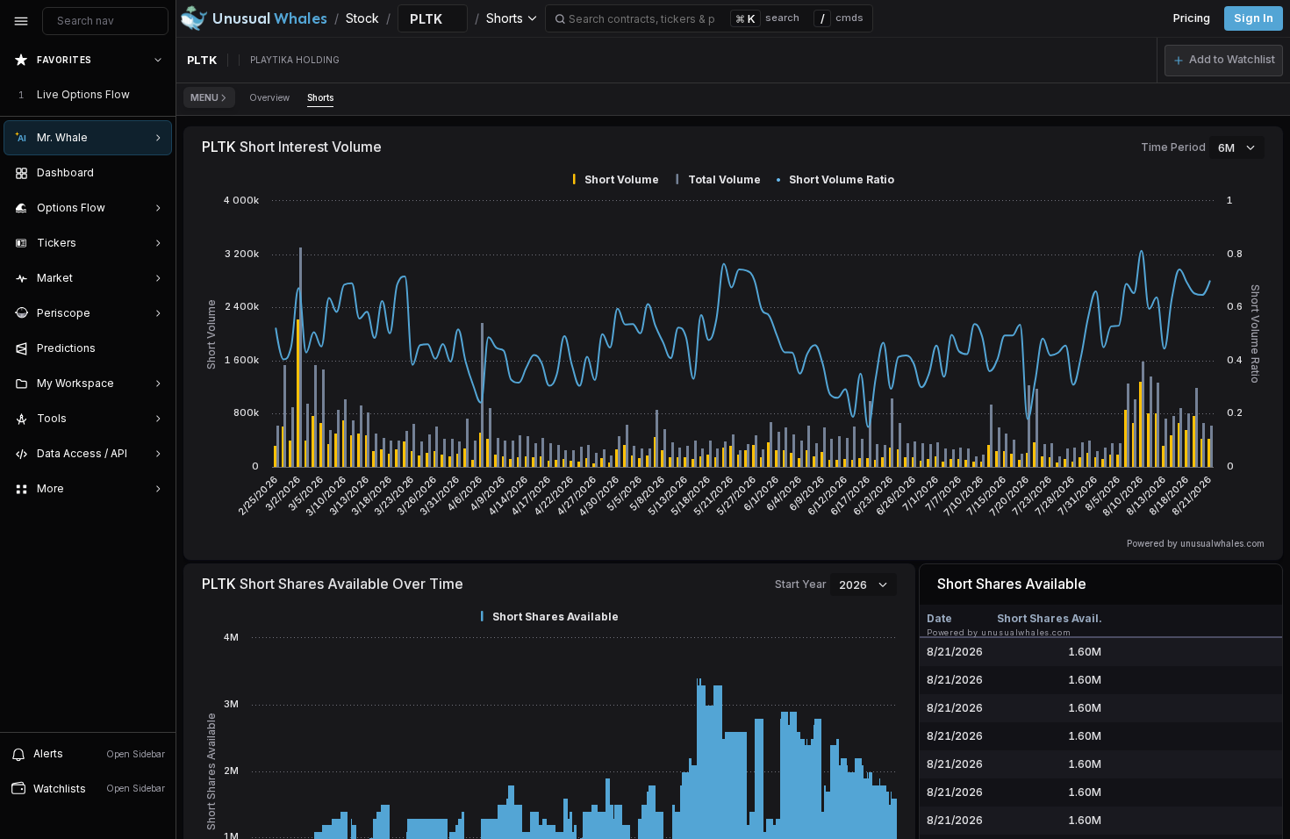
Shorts (320, 97)
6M (1226, 147)
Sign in (1253, 18)
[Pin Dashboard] (154, 172)
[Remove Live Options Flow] (159, 94)
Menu (204, 97)
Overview (269, 97)
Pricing (1191, 18)
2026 (853, 584)
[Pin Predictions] (154, 348)
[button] (1223, 60)
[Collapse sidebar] (21, 21)
